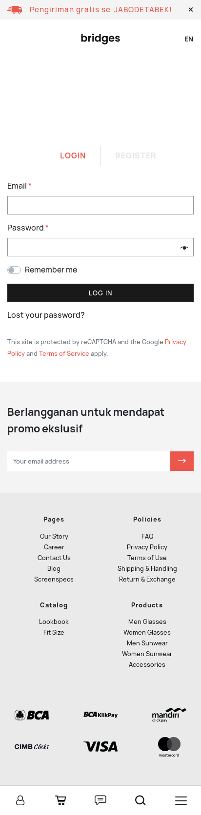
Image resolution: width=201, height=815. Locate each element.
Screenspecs (54, 579)
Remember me (51, 270)
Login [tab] (73, 156)
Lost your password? (46, 315)
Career (54, 547)
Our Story (54, 536)
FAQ (147, 536)
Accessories (147, 664)
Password (28, 228)
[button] (191, 10)
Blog (53, 568)
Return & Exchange (147, 579)
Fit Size (53, 632)
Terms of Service (64, 353)
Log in (100, 293)
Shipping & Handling (147, 568)
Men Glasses (147, 622)
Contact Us (54, 558)
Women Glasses (147, 632)
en (188, 39)
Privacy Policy (147, 547)
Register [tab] (136, 156)
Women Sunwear (147, 654)
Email (19, 186)
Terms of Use (147, 558)
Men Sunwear (147, 643)
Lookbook (54, 622)
